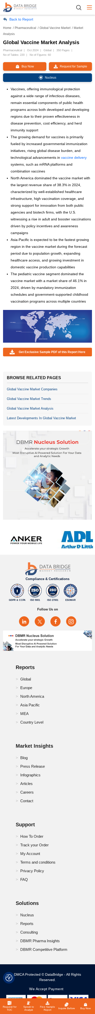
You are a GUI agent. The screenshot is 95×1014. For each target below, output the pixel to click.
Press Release (32, 766)
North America (32, 696)
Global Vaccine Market (55, 28)
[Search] (80, 7)
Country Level (31, 722)
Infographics (30, 775)
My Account (30, 853)
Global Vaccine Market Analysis (30, 408)
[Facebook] (55, 621)
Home (7, 28)
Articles (26, 783)
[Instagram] (71, 621)
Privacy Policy (32, 871)
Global (25, 679)
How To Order (31, 836)
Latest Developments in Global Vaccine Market (41, 418)
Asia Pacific (30, 705)
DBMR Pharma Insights (40, 941)
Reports (26, 923)
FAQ (24, 879)
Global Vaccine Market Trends (29, 399)
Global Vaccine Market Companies (32, 389)
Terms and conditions (37, 862)
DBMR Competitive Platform (43, 949)
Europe (26, 688)
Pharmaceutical (25, 28)
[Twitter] (40, 621)
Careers (27, 792)
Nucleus (27, 915)
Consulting (29, 932)
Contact (26, 801)
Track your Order (34, 845)
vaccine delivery (74, 157)
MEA (24, 713)
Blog (24, 758)
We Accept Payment (47, 989)
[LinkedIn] (24, 621)
